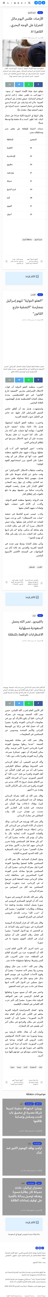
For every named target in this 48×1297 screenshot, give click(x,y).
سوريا (12, 1067)
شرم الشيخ (31, 13)
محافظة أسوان (27, 240)
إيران (34, 616)
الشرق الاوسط (29, 1104)
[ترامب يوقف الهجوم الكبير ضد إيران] (24, 1157)
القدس (33, 295)
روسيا (19, 1067)
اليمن (25, 1067)
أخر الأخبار (38, 1104)
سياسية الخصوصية (29, 1296)
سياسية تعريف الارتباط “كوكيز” (14, 1296)
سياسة (40, 12)
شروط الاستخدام (41, 1296)
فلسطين (31, 567)
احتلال (39, 1183)
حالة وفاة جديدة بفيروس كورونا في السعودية (24, 1234)
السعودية (33, 1067)
